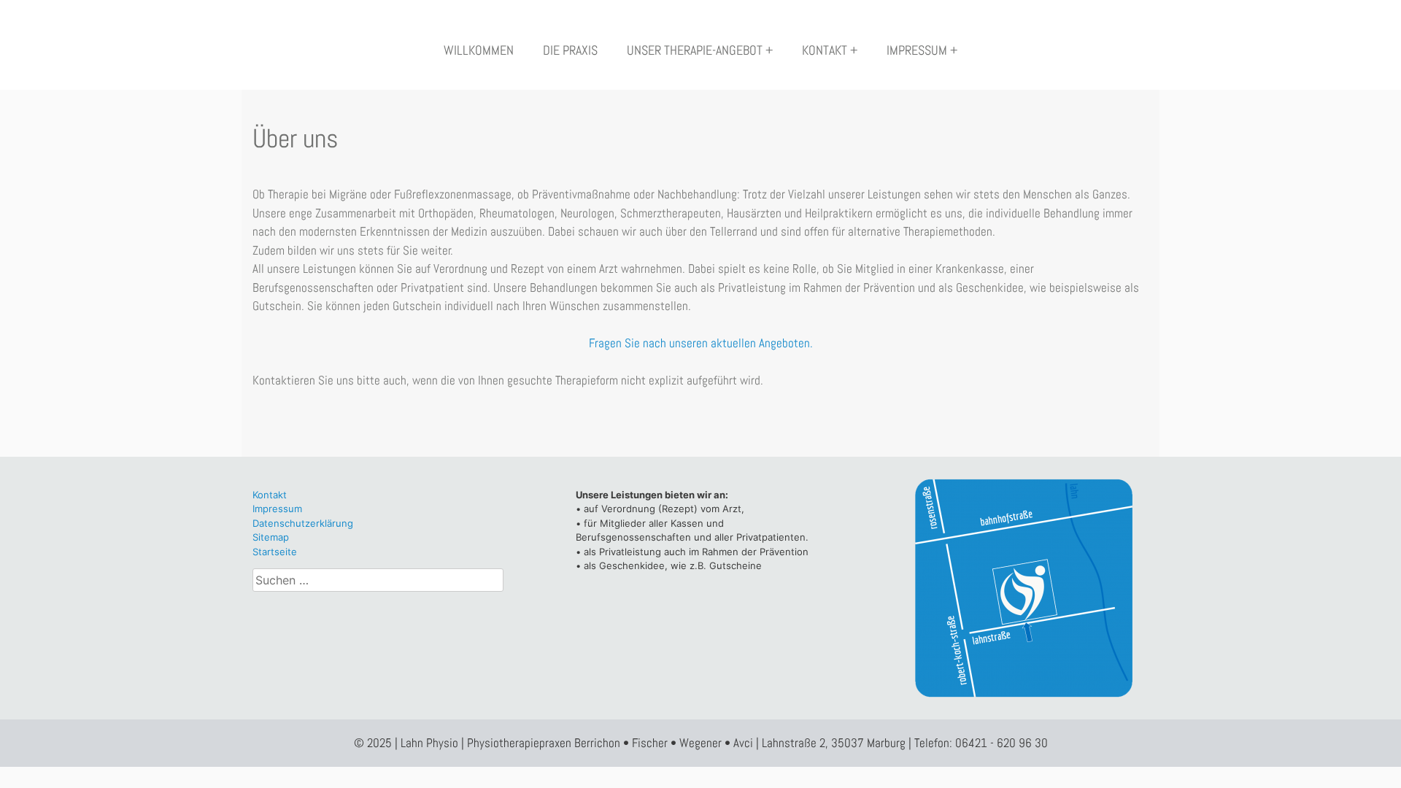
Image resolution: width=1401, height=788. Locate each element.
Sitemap (270, 537)
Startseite (274, 551)
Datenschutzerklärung (302, 523)
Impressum (917, 50)
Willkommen (479, 50)
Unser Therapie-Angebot (695, 50)
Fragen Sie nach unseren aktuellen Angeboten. (701, 343)
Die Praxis (570, 50)
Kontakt (824, 50)
